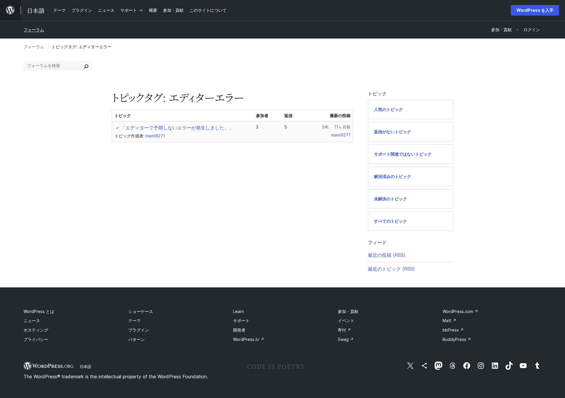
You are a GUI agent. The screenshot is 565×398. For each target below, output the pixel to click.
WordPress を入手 (535, 10)
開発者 (239, 329)
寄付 (344, 329)
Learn (238, 311)
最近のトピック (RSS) (391, 269)
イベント (346, 320)
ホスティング (36, 329)
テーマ (134, 320)
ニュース (32, 320)
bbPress (453, 329)
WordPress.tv (248, 339)
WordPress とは (39, 311)
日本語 (85, 366)
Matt (449, 320)
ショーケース (140, 311)
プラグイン (138, 329)
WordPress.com (460, 311)
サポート (241, 320)
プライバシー (36, 339)
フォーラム (34, 29)
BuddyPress (457, 339)
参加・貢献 (348, 311)
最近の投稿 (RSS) (387, 255)
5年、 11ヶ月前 (336, 126)
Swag (346, 339)
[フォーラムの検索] (86, 65)
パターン (136, 339)
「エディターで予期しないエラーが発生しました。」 (177, 128)
